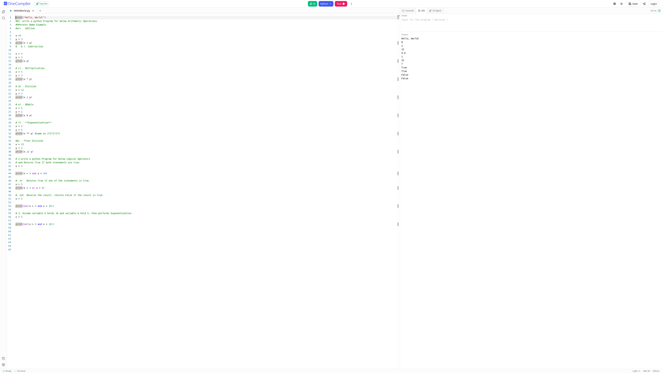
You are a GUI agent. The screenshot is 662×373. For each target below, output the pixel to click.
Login (654, 3)
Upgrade (43, 3)
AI (314, 3)
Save (635, 3)
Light (635, 371)
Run (339, 3)
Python (324, 3)
